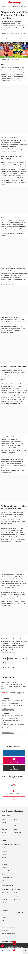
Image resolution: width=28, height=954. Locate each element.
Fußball (10, 6)
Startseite (3, 6)
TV (14, 822)
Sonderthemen (17, 899)
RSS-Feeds (4, 854)
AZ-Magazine (17, 896)
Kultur (15, 826)
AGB (3, 920)
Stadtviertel (4, 822)
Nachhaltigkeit (17, 832)
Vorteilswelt (5, 867)
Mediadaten (17, 889)
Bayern (3, 826)
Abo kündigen (5, 930)
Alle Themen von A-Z (7, 844)
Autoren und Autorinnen (7, 889)
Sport (7, 6)
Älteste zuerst (12, 692)
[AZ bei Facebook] (16, 913)
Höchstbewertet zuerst (20, 693)
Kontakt (3, 906)
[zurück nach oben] (14, 943)
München (4, 819)
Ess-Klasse (4, 864)
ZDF (12, 284)
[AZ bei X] (23, 913)
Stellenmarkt (17, 844)
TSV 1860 (4, 832)
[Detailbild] (25, 43)
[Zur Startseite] (14, 3)
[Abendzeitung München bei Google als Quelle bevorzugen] (21, 38)
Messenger (4, 851)
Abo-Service (5, 899)
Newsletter (4, 847)
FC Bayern (4, 829)
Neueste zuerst (5, 692)
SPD (17, 439)
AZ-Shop (16, 892)
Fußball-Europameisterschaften (17, 658)
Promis (3, 835)
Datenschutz (5, 923)
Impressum (4, 917)
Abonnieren (4, 896)
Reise (15, 829)
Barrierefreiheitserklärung (8, 927)
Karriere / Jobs (5, 892)
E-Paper (4, 902)
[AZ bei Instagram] (19, 913)
